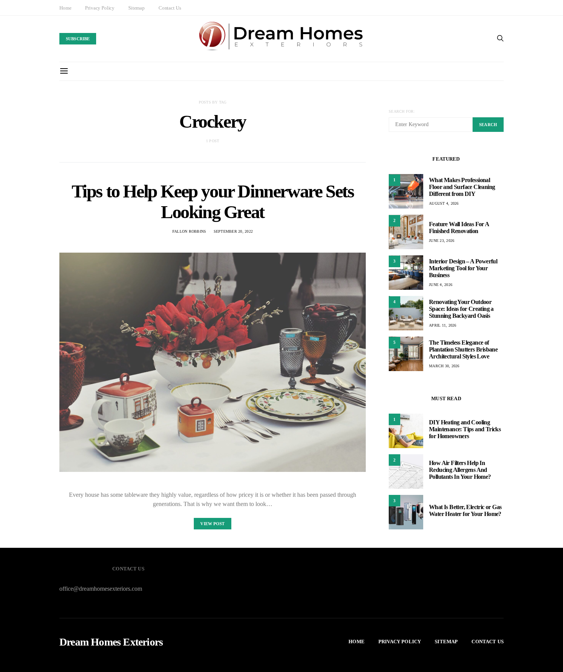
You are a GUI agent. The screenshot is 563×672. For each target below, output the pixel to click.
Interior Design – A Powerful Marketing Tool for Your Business (463, 268)
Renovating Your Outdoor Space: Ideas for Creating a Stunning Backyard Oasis (461, 309)
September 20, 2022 (233, 231)
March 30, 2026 (444, 366)
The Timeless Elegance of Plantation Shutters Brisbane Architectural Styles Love (463, 349)
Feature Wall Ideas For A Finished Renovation (459, 227)
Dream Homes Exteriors (111, 642)
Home (65, 8)
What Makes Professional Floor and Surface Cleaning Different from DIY (462, 187)
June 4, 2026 (440, 285)
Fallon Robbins (189, 231)
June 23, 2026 (441, 240)
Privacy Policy (100, 8)
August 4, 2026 (444, 203)
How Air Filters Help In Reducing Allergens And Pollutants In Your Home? (460, 470)
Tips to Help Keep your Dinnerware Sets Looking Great (213, 201)
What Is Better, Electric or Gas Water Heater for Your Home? (465, 510)
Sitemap (136, 8)
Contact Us (170, 8)
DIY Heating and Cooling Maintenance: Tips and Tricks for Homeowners (465, 429)
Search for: (402, 111)
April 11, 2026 (443, 325)
